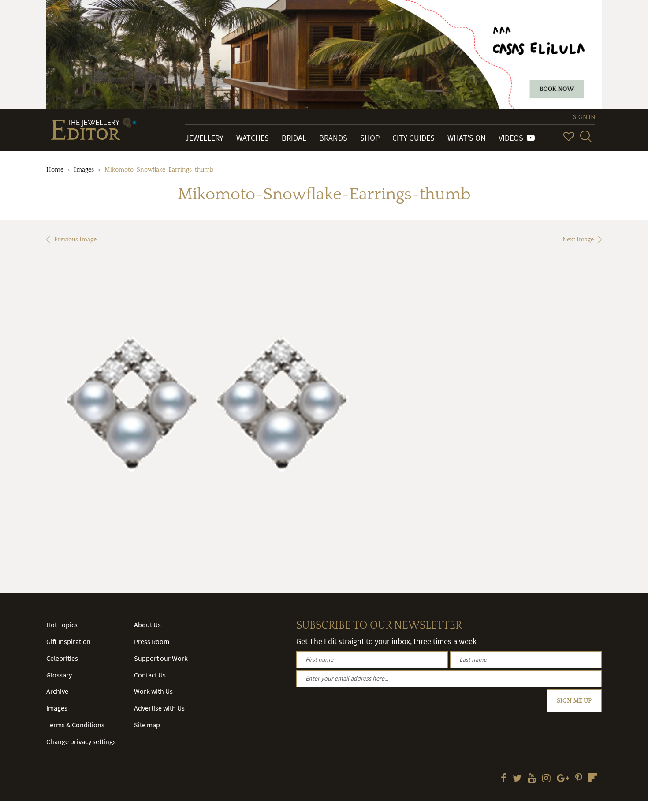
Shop (370, 138)
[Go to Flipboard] (592, 777)
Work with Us (153, 691)
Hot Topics (62, 624)
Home (54, 169)
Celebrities (62, 658)
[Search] (586, 136)
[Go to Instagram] (546, 779)
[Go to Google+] (563, 779)
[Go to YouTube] (532, 779)
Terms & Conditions (75, 724)
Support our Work (161, 658)
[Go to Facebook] (503, 779)
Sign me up (574, 700)
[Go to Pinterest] (578, 779)
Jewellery (204, 138)
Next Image (578, 239)
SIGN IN (584, 117)
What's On (466, 138)
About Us (147, 624)
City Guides (413, 138)
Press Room (151, 641)
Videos (513, 138)
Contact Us (150, 674)
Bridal (294, 138)
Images (84, 169)
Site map (147, 724)
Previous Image (75, 239)
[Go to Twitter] (517, 779)
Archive (57, 691)
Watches (252, 138)
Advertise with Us (159, 708)
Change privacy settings (81, 741)
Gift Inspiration (68, 641)
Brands (333, 138)
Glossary (59, 674)
